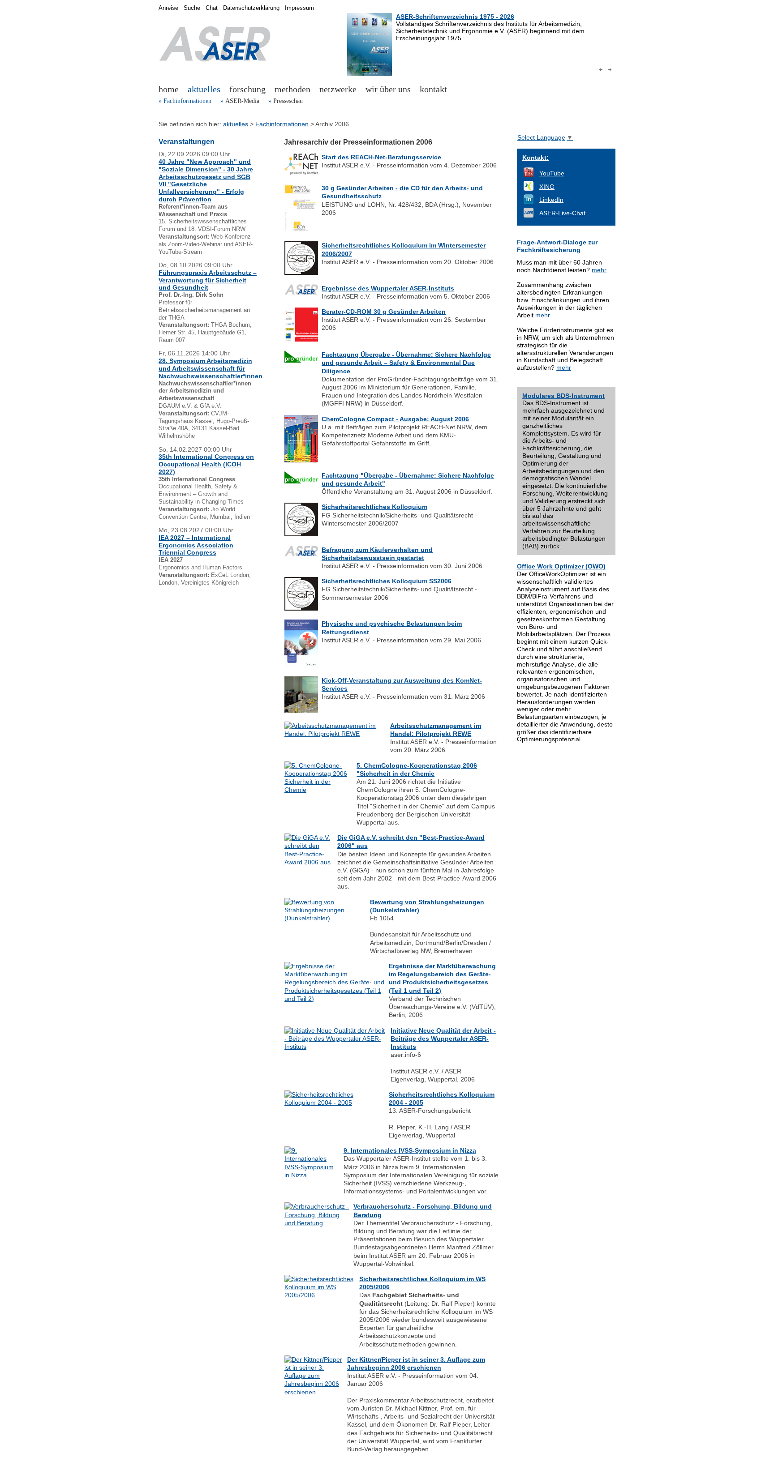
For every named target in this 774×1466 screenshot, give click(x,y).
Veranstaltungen (187, 141)
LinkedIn (551, 199)
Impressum (299, 8)
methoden (292, 89)
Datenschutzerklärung (251, 8)
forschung (247, 89)
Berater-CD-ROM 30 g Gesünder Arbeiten (384, 311)
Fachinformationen (187, 101)
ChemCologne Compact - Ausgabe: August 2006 (395, 419)
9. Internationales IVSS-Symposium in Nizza (410, 1150)
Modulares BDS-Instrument (563, 395)
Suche (192, 8)
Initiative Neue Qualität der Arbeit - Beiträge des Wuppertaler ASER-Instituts (443, 1038)
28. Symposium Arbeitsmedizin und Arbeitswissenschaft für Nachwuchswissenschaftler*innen (210, 368)
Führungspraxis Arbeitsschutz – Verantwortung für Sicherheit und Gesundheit (208, 280)
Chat (212, 8)
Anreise (168, 8)
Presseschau (288, 101)
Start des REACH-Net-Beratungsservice (381, 157)
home (169, 89)
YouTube (551, 173)
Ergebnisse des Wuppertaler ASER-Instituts (388, 288)
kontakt (433, 89)
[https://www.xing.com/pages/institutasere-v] (528, 188)
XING (547, 186)
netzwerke (338, 89)
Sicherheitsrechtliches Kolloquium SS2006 (387, 581)
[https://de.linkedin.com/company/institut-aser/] (528, 201)
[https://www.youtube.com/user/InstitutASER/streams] (528, 175)
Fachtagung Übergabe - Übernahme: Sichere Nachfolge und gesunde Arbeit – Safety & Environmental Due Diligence (406, 362)
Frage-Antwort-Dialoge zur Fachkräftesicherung (557, 246)
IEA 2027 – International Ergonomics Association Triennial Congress (196, 545)
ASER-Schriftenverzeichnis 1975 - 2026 (455, 16)
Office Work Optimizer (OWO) (561, 566)
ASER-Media (242, 101)
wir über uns (388, 89)
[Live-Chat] (528, 215)
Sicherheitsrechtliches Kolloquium (374, 506)
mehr (599, 270)
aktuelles (204, 89)
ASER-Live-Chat (562, 213)
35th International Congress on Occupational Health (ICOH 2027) (206, 464)
